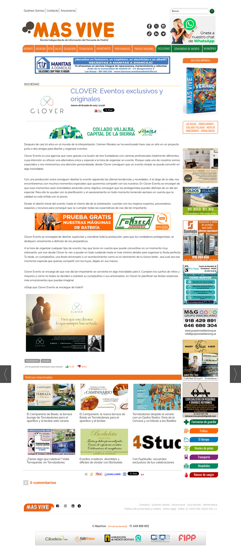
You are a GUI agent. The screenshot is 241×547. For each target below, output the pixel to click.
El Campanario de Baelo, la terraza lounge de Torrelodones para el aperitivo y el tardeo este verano (49, 417)
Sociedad (40, 49)
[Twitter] (156, 27)
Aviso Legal (169, 508)
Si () (71, 366)
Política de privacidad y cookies (143, 508)
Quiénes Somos (34, 10)
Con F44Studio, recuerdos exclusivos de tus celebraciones (153, 460)
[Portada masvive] (200, 90)
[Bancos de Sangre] (200, 474)
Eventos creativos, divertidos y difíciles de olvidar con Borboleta (101, 460)
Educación (70, 49)
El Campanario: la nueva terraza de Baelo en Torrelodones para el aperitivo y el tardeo (102, 417)
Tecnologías (86, 49)
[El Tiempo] (200, 439)
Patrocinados (122, 49)
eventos (46, 361)
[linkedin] (156, 34)
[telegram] (163, 34)
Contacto (53, 10)
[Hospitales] (200, 466)
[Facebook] (149, 27)
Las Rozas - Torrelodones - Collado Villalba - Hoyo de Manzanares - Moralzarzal (200, 127)
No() (84, 366)
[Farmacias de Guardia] (200, 422)
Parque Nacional (144, 49)
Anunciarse (68, 10)
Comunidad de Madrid (186, 49)
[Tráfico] (200, 430)
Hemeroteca (210, 504)
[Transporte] (200, 457)
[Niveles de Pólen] (200, 448)
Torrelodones (32, 361)
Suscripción (194, 504)
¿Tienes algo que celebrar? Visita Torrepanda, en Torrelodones (48, 460)
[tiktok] (149, 34)
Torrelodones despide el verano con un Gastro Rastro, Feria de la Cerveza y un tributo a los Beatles (154, 417)
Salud (58, 49)
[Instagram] (163, 27)
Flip (99, 110)
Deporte (28, 49)
